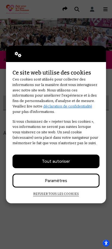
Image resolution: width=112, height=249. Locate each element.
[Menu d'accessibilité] (106, 243)
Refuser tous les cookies (56, 194)
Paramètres (56, 180)
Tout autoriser (56, 161)
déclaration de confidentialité (67, 106)
